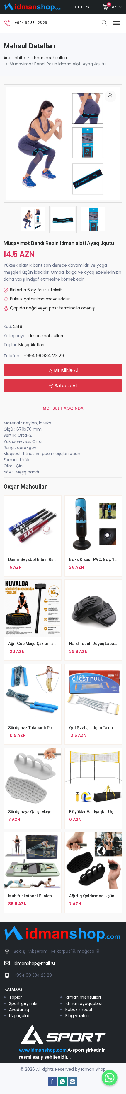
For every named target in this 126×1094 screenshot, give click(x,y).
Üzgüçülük (19, 1016)
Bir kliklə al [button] (65, 370)
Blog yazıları (77, 1016)
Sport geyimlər (24, 1003)
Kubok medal (78, 1009)
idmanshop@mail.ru (34, 963)
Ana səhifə (14, 58)
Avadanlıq (19, 1009)
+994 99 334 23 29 (43, 355)
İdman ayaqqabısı (83, 1003)
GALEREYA (82, 7)
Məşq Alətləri (31, 345)
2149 (17, 327)
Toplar (15, 997)
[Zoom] (110, 96)
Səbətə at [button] (65, 385)
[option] (32, 219)
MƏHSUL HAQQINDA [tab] (63, 408)
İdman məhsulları (49, 58)
